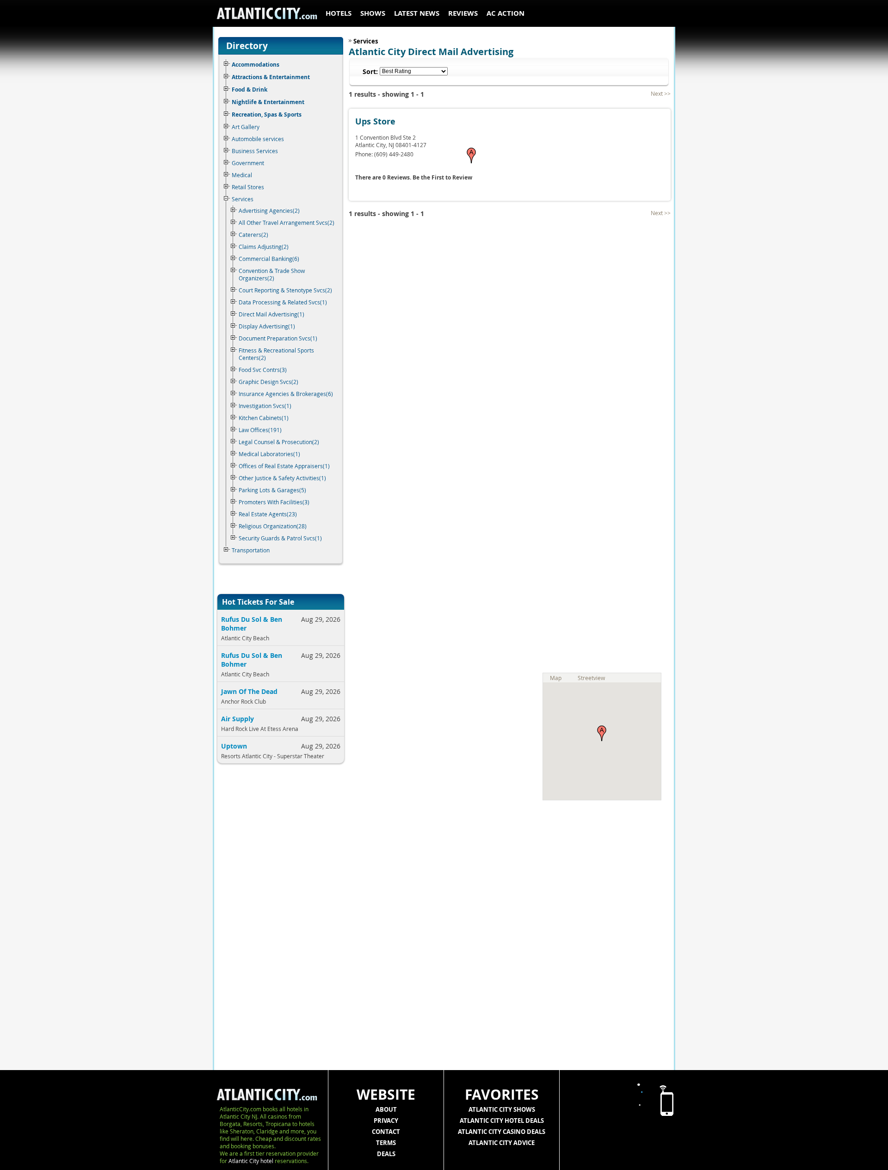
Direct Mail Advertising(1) (271, 314)
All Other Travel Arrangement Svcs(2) (286, 222)
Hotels (339, 13)
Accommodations (255, 64)
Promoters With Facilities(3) (274, 502)
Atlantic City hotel (250, 1160)
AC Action (505, 13)
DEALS (386, 1154)
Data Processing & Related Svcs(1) (283, 302)
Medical (242, 175)
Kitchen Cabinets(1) (264, 417)
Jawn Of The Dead (249, 691)
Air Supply (237, 718)
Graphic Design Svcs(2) (268, 381)
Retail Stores (248, 187)
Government (248, 163)
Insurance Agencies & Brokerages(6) (286, 393)
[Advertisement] (277, 920)
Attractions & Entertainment (271, 77)
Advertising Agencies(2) (269, 210)
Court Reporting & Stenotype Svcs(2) (285, 290)
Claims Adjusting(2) (264, 246)
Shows (372, 13)
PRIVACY (386, 1120)
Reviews (463, 13)
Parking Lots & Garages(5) (272, 490)
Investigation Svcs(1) (265, 405)
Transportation (251, 550)
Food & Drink (249, 89)
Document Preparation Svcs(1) (278, 338)
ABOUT (386, 1109)
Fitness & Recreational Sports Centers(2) (276, 354)
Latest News (416, 13)
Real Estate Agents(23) (268, 514)
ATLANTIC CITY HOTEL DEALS (502, 1120)
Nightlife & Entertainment (268, 102)
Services (242, 199)
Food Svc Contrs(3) (263, 369)
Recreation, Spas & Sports (267, 114)
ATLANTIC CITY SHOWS (502, 1109)
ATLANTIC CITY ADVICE (502, 1143)
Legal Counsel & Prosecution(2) (279, 442)
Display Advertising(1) (267, 326)
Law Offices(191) (260, 429)
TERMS (386, 1143)
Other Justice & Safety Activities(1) (282, 478)
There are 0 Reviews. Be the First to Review (413, 177)
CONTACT (386, 1131)
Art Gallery (245, 126)
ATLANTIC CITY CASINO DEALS (501, 1131)
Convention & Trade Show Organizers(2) (272, 274)
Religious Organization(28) (273, 526)
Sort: (370, 71)
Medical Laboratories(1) (269, 454)
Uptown (234, 746)
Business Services (255, 151)
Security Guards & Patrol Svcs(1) (280, 538)
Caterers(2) (253, 234)
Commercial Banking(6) (269, 258)
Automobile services (258, 138)
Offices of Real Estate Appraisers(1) (284, 466)
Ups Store (375, 121)
